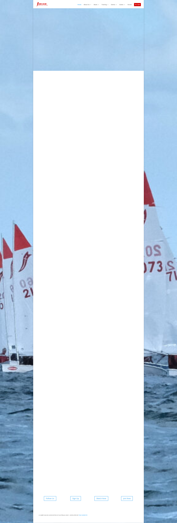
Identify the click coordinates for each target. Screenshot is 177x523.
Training (104, 4)
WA (62, 380)
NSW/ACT (80, 380)
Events (113, 4)
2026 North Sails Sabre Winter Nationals (54, 93)
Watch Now (101, 498)
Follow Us (50, 498)
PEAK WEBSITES (83, 515)
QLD (132, 380)
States (121, 4)
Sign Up (75, 498)
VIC (44, 380)
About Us (87, 4)
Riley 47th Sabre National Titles (54, 115)
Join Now (127, 498)
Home (79, 4)
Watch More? (114, 420)
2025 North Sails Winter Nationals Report (88, 115)
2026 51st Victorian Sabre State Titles (88, 93)
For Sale (137, 4)
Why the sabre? (47, 56)
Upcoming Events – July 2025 (123, 115)
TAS (97, 380)
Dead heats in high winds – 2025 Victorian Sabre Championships (123, 180)
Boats (95, 4)
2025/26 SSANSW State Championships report (123, 93)
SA (115, 380)
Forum (130, 4)
